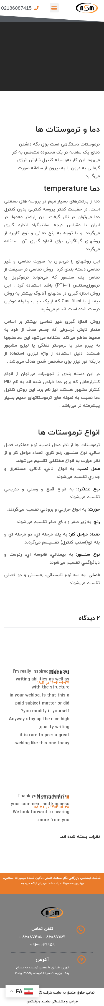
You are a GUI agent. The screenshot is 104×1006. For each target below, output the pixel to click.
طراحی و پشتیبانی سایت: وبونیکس (52, 1001)
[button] (54, 7)
